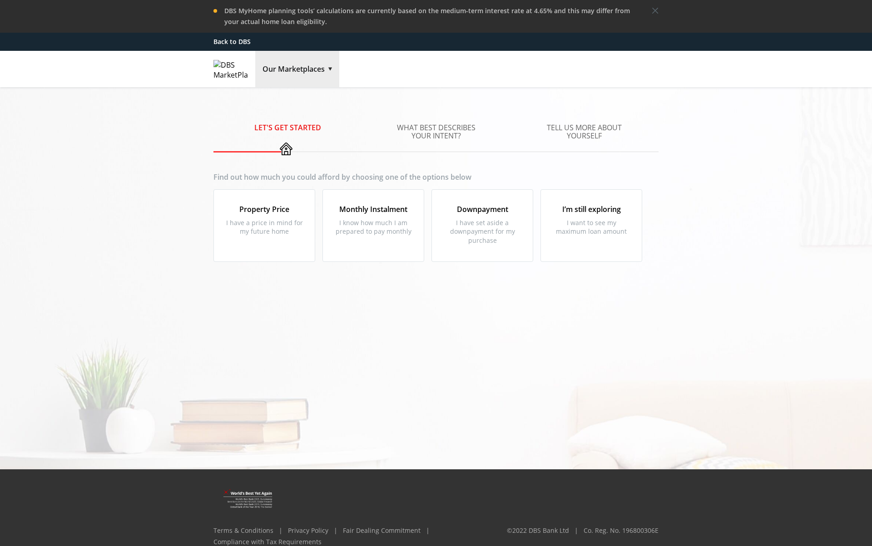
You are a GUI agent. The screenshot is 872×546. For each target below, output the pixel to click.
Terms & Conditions (243, 530)
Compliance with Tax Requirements (267, 541)
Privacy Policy (308, 530)
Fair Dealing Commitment (382, 530)
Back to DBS (232, 41)
